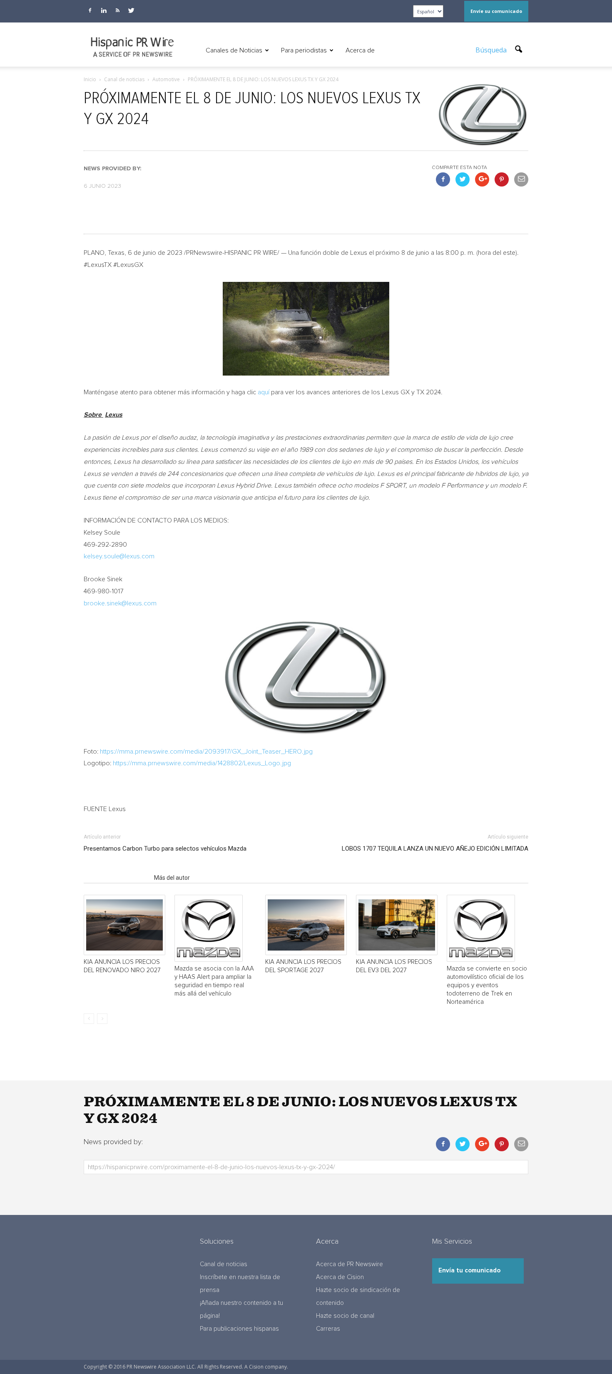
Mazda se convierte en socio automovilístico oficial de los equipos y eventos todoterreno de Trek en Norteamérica (487, 985)
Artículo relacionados (116, 877)
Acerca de (360, 50)
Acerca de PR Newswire (349, 1264)
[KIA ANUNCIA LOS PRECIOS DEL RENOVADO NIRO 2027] (124, 925)
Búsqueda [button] (491, 50)
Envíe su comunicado (496, 11)
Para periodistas (304, 50)
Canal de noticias (223, 1264)
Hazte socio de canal (345, 1316)
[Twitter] (131, 10)
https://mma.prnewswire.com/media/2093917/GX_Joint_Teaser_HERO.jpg (206, 751)
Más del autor (172, 877)
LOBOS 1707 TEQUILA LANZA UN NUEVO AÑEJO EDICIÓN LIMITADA (435, 848)
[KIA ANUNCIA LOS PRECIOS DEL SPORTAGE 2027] (306, 925)
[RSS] (117, 10)
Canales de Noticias (234, 50)
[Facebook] (90, 10)
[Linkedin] (103, 10)
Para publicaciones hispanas (239, 1329)
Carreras (328, 1329)
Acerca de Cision (340, 1277)
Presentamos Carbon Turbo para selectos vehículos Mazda (165, 848)
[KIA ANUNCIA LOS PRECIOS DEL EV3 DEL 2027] (397, 925)
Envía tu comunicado (469, 1270)
